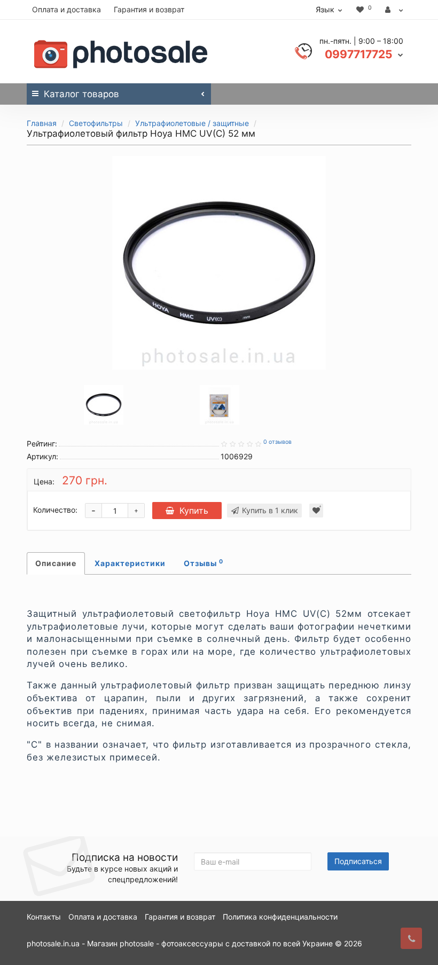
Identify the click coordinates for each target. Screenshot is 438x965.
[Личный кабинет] (394, 9)
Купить (193, 510)
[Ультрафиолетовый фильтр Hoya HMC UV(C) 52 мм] (219, 263)
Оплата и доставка (66, 9)
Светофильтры (96, 123)
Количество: (55, 509)
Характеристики (130, 563)
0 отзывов (277, 441)
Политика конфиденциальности (280, 916)
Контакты (44, 916)
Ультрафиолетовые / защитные (192, 123)
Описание (55, 563)
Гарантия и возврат (149, 9)
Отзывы (203, 563)
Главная (42, 123)
